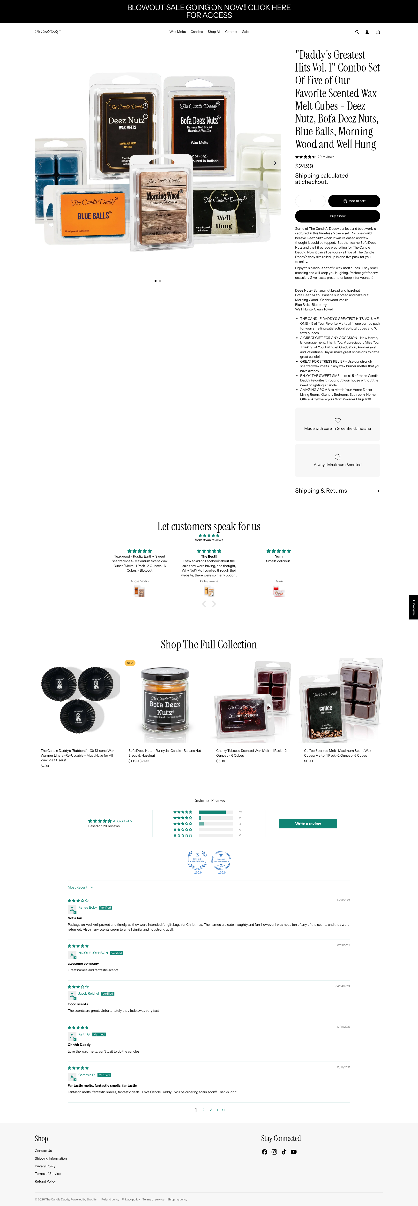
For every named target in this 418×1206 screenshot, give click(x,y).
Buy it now (338, 216)
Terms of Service (48, 1173)
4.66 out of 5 (122, 821)
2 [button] (203, 1110)
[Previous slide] (39, 163)
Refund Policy (45, 1181)
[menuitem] (177, 32)
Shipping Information (51, 1158)
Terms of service (153, 1199)
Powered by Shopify (83, 1199)
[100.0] (197, 860)
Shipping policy (177, 1199)
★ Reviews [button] (414, 607)
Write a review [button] (308, 823)
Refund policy (110, 1199)
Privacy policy (131, 1199)
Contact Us (43, 1151)
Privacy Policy (45, 1166)
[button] (205, 604)
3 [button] (211, 1110)
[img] (209, 535)
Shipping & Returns (321, 490)
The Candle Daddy (57, 1199)
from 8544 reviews (209, 540)
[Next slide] (277, 163)
